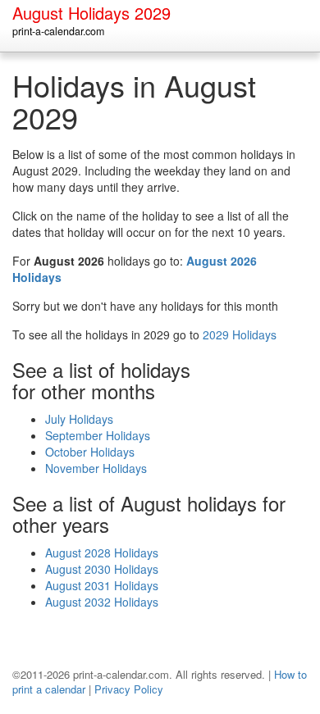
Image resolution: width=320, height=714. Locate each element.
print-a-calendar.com (58, 31)
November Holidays (96, 468)
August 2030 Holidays (101, 569)
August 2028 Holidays (101, 552)
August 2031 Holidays (101, 585)
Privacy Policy (128, 689)
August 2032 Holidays (101, 601)
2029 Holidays (240, 334)
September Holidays (97, 435)
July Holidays (79, 419)
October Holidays (90, 451)
